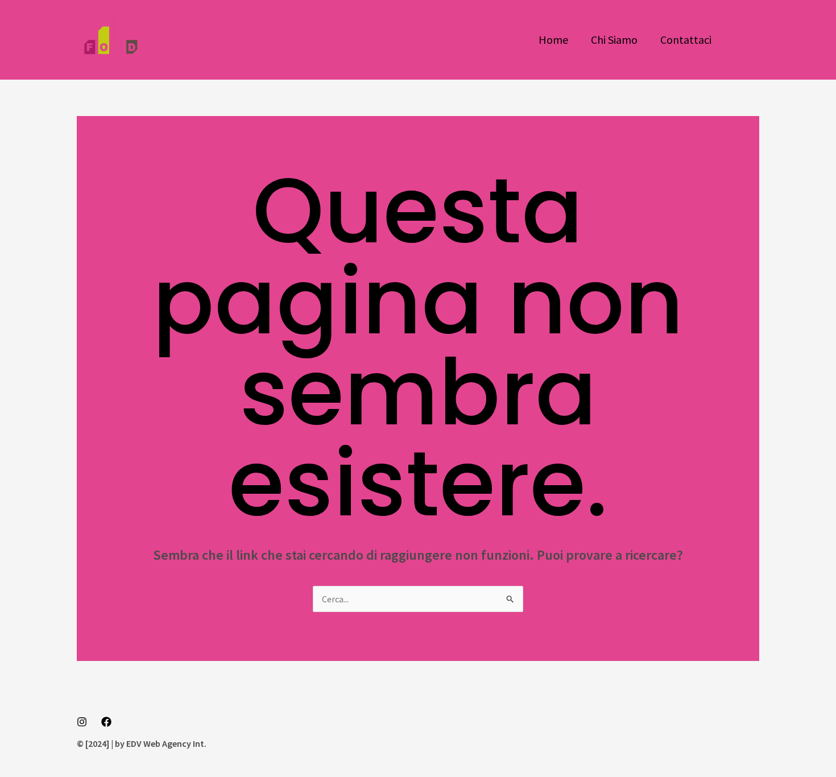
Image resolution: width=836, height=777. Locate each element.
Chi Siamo (614, 39)
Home (553, 39)
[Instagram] (82, 722)
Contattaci (685, 39)
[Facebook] (106, 722)
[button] (746, 40)
